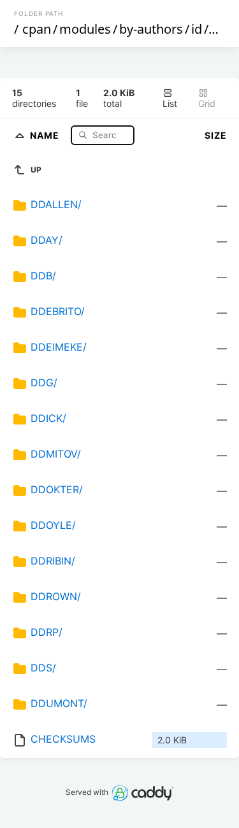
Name (46, 134)
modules (85, 29)
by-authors (151, 29)
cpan (36, 29)
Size (216, 135)
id (196, 29)
